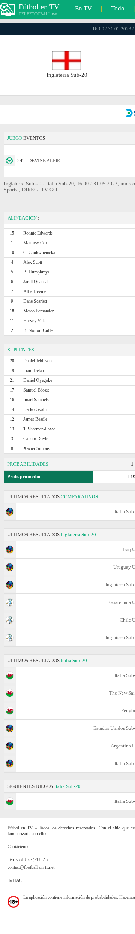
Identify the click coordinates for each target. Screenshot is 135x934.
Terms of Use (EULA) (28, 859)
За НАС (15, 880)
